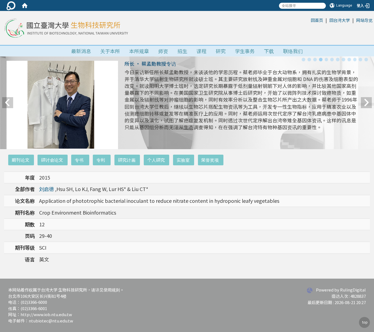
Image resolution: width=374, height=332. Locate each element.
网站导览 (364, 20)
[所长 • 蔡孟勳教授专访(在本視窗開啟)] (62, 134)
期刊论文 (20, 160)
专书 (79, 160)
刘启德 (47, 188)
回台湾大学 (339, 20)
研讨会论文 (52, 160)
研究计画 (127, 160)
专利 (100, 160)
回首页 (317, 20)
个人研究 (156, 160)
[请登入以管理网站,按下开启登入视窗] (11, 5)
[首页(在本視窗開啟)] (24, 5)
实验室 (183, 160)
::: (308, 20)
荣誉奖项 (210, 160)
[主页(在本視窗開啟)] (65, 28)
